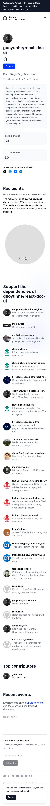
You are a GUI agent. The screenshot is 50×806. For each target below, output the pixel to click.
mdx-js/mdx (18, 323)
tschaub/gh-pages (21, 568)
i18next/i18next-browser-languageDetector (29, 363)
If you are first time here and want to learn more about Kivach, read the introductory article (22, 6)
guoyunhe (17, 674)
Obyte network (34, 702)
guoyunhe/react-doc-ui (24, 600)
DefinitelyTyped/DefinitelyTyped (28, 543)
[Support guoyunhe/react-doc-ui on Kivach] (15, 171)
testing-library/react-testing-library (29, 498)
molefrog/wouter (20, 467)
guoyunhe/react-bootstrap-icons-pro (29, 390)
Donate (9, 66)
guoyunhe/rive (19, 625)
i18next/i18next (19, 349)
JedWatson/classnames (24, 335)
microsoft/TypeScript (23, 639)
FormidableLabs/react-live (25, 422)
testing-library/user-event (25, 515)
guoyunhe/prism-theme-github (27, 309)
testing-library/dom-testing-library (29, 481)
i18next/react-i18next (23, 404)
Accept (11, 797)
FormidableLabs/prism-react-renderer (29, 377)
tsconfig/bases (19, 529)
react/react (17, 586)
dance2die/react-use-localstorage (29, 453)
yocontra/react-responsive (25, 439)
